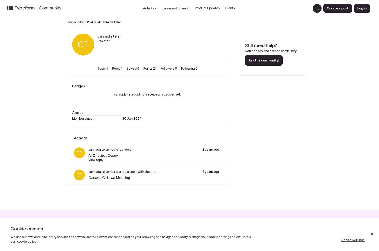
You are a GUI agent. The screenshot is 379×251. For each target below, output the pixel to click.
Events (230, 8)
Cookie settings (353, 240)
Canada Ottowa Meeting (109, 178)
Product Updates (207, 8)
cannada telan (110, 36)
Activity (80, 138)
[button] (337, 8)
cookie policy (26, 241)
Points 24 (150, 68)
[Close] (372, 234)
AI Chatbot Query (103, 155)
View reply (95, 160)
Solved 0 (133, 68)
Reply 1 (117, 68)
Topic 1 (103, 68)
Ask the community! (263, 60)
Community (75, 22)
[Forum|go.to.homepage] (36, 8)
